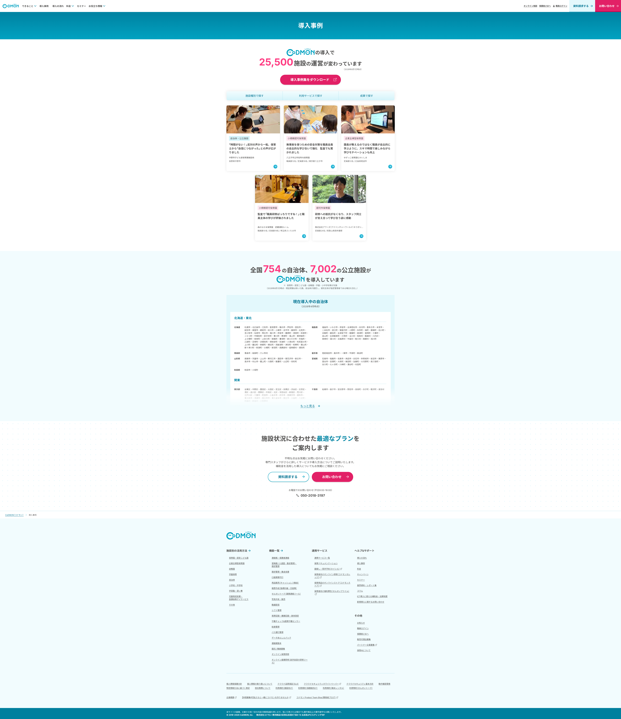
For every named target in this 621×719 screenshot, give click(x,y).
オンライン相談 (530, 6)
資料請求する (581, 6)
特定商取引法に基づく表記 (238, 688)
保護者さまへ (545, 6)
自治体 (232, 580)
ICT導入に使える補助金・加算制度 (372, 596)
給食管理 (275, 627)
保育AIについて (363, 650)
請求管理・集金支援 (280, 572)
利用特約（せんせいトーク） (361, 688)
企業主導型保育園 (237, 563)
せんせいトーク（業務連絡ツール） (286, 594)
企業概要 (230, 697)
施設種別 (254, 95)
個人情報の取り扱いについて (259, 684)
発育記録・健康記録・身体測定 (285, 616)
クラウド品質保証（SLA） (288, 684)
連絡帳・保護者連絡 (280, 558)
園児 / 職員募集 (278, 649)
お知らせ (361, 623)
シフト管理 (276, 610)
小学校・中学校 (236, 585)
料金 (68, 6)
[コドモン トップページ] (241, 535)
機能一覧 (274, 550)
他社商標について (262, 688)
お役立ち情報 (95, 6)
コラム (360, 591)
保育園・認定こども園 (238, 558)
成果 (366, 95)
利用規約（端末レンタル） (333, 688)
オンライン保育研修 (280, 654)
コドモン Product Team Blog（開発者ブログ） (316, 697)
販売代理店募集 (364, 639)
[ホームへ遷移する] (11, 6)
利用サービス (310, 95)
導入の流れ (58, 6)
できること (27, 6)
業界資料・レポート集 (366, 585)
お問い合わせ (332, 477)
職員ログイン (561, 6)
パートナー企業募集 (366, 645)
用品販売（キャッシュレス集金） (285, 583)
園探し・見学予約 (327, 569)
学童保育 (233, 574)
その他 (232, 605)
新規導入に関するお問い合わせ (370, 602)
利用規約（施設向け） (284, 688)
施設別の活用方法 (236, 550)
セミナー (81, 6)
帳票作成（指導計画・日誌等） (284, 588)
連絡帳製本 (276, 643)
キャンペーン (363, 574)
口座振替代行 (277, 577)
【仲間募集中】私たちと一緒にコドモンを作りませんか (265, 697)
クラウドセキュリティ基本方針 (359, 684)
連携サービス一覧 (322, 558)
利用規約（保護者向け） (308, 688)
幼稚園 (232, 569)
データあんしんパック (281, 638)
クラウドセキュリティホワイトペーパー (321, 684)
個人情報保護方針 (234, 684)
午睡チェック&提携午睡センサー (286, 621)
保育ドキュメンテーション (326, 563)
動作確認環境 (384, 684)
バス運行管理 (277, 632)
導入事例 (44, 6)
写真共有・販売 (278, 599)
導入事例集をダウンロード (309, 80)
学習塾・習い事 (236, 591)
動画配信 (275, 605)
